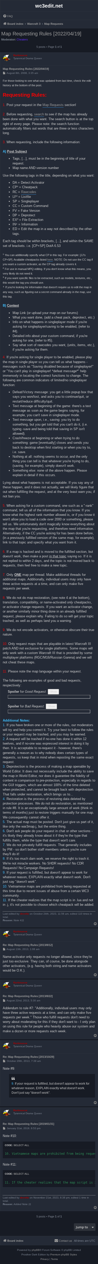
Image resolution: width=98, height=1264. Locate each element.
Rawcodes (28, 192)
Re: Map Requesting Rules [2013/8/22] (28, 996)
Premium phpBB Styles (63, 1254)
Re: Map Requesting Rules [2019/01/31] (28, 1123)
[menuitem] (8, 16)
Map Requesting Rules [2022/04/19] (41, 33)
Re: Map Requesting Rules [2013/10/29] (28, 1056)
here (50, 259)
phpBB (36, 1250)
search (39, 114)
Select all (21, 1145)
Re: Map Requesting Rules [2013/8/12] (28, 944)
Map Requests (53, 105)
